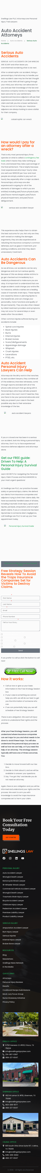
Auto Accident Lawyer (12, 873)
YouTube (19, 646)
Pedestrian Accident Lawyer (15, 908)
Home (3, 41)
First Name (6, 595)
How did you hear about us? (13, 632)
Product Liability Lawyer (13, 916)
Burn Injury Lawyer (10, 932)
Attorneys (7, 978)
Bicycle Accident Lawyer (13, 900)
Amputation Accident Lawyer (15, 928)
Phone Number (7, 613)
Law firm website (24, 640)
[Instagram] (10, 858)
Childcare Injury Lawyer (13, 904)
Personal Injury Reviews (13, 982)
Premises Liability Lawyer (13, 912)
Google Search (32, 643)
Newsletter (7, 646)
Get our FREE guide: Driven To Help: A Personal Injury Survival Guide (19, 463)
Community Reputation (13, 637)
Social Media (8, 640)
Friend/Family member (13, 643)
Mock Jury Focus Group (13, 994)
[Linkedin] (16, 858)
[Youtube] (22, 858)
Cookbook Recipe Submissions (16, 990)
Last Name (6, 601)
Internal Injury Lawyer (12, 939)
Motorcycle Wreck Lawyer (14, 881)
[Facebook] (4, 858)
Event (28, 637)
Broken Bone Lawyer (11, 943)
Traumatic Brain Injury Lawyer (16, 896)
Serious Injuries (9, 935)
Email (3, 607)
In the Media (8, 967)
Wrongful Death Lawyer (13, 877)
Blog (5, 955)
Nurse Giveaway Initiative (14, 998)
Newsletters (8, 959)
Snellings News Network (13, 963)
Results (6, 986)
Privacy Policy (9, 1002)
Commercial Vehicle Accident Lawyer (19, 888)
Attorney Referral (10, 634)
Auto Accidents (16, 41)
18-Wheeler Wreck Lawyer (14, 885)
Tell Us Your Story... (9, 620)
